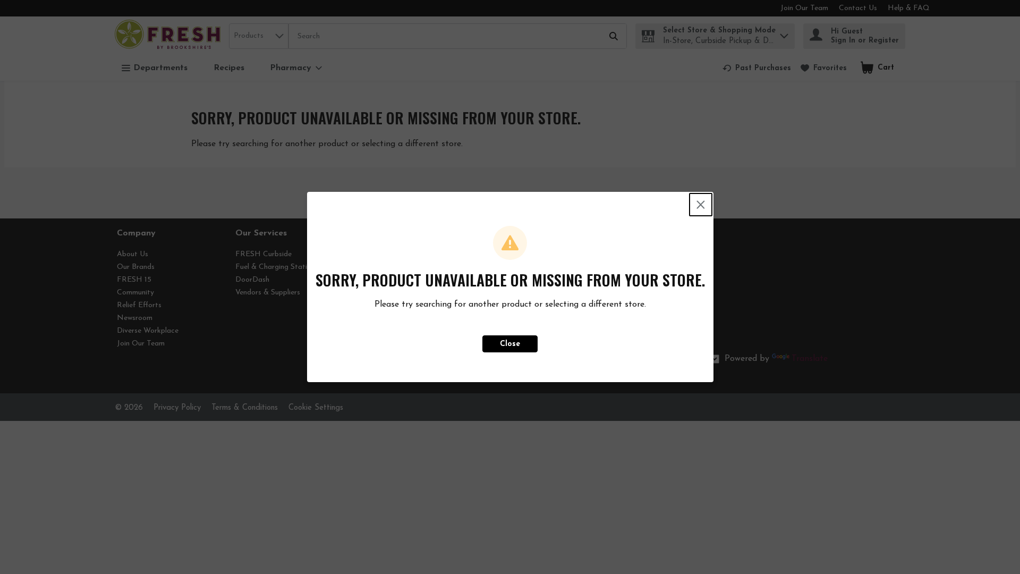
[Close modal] (700, 204)
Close (510, 344)
